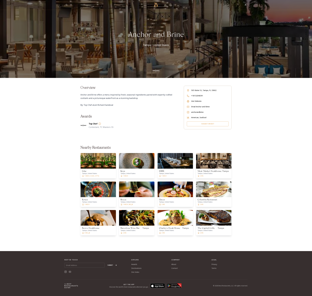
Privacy (214, 264)
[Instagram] (65, 272)
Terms (213, 268)
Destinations (136, 268)
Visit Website (196, 101)
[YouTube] (70, 272)
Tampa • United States (156, 45)
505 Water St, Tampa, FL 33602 (203, 90)
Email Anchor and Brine (200, 106)
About (173, 264)
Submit (110, 265)
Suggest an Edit (207, 124)
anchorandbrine (197, 112)
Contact (174, 268)
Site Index (135, 272)
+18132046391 (197, 95)
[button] (156, 39)
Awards (134, 264)
